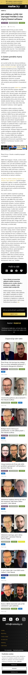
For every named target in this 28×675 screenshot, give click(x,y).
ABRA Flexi (18, 87)
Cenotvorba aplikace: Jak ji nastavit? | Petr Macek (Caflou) (13, 399)
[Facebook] (17, 619)
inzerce (4, 26)
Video (3, 371)
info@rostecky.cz (14, 624)
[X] (11, 271)
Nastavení (14, 668)
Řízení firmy (5, 575)
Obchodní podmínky (18, 650)
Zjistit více (19, 661)
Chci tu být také (8, 150)
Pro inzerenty (8, 650)
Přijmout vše (14, 664)
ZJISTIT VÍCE (14, 314)
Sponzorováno (13, 22)
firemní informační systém (9, 67)
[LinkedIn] (4, 619)
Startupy (22, 22)
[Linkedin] (7, 271)
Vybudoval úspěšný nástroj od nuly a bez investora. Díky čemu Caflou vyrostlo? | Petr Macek (13, 501)
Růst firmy (4, 22)
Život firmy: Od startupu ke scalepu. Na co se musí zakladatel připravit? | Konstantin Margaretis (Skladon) (13, 364)
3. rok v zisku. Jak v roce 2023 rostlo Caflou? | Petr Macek (12, 571)
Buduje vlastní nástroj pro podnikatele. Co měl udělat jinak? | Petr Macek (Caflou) (13, 430)
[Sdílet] (16, 271)
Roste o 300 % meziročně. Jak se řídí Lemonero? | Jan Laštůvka (13, 605)
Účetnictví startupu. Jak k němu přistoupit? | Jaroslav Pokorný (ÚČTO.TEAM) (11, 537)
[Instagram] (23, 619)
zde (18, 302)
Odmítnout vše (14, 672)
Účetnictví (21, 541)
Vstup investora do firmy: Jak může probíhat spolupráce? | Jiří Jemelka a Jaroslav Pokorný (13, 466)
